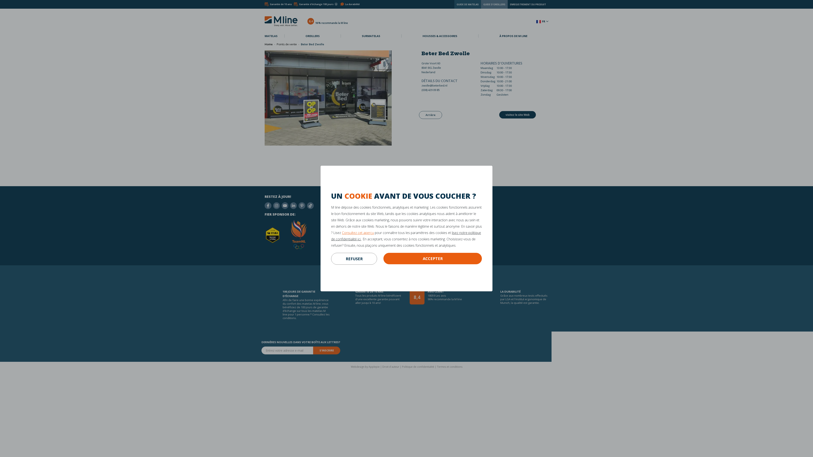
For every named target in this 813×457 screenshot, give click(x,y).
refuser (354, 258)
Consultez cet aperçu (358, 232)
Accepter (433, 258)
